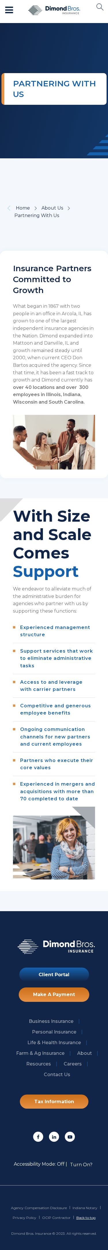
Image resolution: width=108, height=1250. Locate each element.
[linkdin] (54, 1137)
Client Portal (54, 974)
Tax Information (54, 1101)
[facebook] (38, 1137)
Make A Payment (54, 994)
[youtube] (70, 1137)
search (100, 7)
